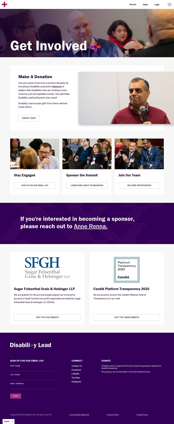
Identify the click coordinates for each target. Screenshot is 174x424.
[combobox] (9, 421)
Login (157, 4)
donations (108, 372)
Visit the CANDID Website (126, 317)
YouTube (76, 377)
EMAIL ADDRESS (17, 384)
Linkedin (75, 374)
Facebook (76, 370)
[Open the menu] (169, 4)
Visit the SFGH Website (47, 317)
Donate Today (29, 118)
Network (57, 86)
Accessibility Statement (79, 415)
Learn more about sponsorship (87, 185)
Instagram (76, 381)
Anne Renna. (91, 226)
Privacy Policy (113, 415)
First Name (15, 366)
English (6, 421)
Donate (133, 4)
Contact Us (77, 366)
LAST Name (15, 375)
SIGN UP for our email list (34, 185)
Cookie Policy (142, 415)
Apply (145, 4)
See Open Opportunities (139, 185)
